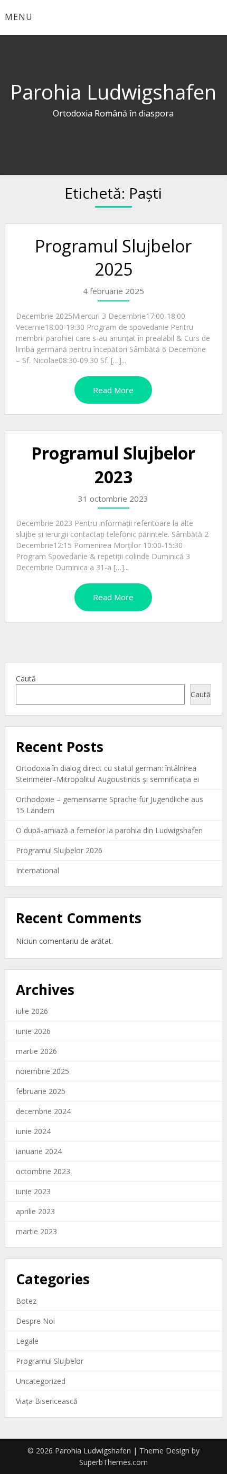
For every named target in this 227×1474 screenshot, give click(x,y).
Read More (113, 390)
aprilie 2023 (35, 1211)
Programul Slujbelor (49, 1361)
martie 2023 (36, 1231)
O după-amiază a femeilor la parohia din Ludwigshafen (109, 830)
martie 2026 (36, 1051)
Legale (27, 1341)
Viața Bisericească (47, 1401)
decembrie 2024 (43, 1111)
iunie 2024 (33, 1131)
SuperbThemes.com (113, 1462)
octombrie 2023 (43, 1171)
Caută (26, 678)
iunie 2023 (33, 1191)
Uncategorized (40, 1381)
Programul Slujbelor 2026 (59, 850)
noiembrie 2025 (42, 1071)
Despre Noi (35, 1321)
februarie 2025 (40, 1091)
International (37, 870)
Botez (26, 1301)
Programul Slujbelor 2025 (113, 258)
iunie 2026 (33, 1031)
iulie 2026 (32, 1011)
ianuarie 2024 (39, 1151)
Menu (19, 17)
